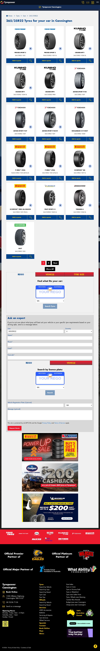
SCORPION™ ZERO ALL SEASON (20, 209)
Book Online (44, 628)
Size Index (69, 584)
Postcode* (11, 355)
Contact (42, 626)
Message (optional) (14, 409)
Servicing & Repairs (45, 615)
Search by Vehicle (45, 587)
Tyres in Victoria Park (73, 589)
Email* (10, 348)
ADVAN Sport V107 (20, 131)
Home (10, 16)
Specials (42, 623)
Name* (10, 335)
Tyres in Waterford (72, 592)
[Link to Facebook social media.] (95, 646)
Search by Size (44, 590)
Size (9, 329)
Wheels (42, 600)
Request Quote (15, 428)
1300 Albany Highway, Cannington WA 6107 (15, 597)
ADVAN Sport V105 (80, 92)
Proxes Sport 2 (20, 52)
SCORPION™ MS (79, 170)
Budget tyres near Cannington (76, 602)
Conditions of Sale (26, 647)
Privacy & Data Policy (14, 647)
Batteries (42, 613)
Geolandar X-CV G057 (80, 131)
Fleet (41, 631)
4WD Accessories (45, 610)
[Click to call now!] (83, 2)
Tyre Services (43, 618)
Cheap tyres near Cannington (76, 605)
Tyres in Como (71, 587)
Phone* (10, 342)
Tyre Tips (42, 597)
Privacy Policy (46, 423)
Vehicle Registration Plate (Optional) (20, 402)
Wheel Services (44, 620)
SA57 (20, 248)
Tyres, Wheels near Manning (75, 597)
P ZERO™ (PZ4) (20, 170)
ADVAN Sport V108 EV (50, 131)
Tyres (41, 584)
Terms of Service (59, 423)
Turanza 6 (80, 209)
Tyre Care (42, 595)
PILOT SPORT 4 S (50, 209)
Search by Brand (44, 592)
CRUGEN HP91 (50, 92)
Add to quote (16, 60)
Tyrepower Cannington (51, 7)
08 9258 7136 (12, 602)
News (41, 633)
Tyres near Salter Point (73, 595)
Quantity (68, 329)
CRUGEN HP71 (80, 52)
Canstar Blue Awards (73, 600)
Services (42, 607)
